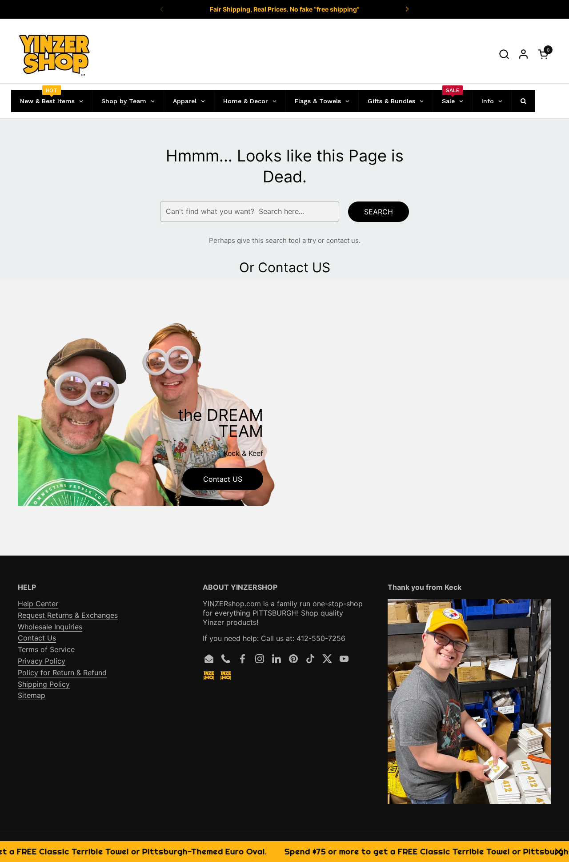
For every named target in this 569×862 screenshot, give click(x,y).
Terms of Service (46, 649)
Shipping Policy (44, 684)
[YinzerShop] (55, 54)
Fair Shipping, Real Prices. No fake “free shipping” (285, 9)
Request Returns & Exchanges (68, 615)
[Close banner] (558, 851)
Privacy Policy (41, 661)
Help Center (38, 603)
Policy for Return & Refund (62, 672)
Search (378, 211)
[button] (503, 54)
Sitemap (31, 695)
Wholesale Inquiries (50, 626)
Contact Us (37, 637)
